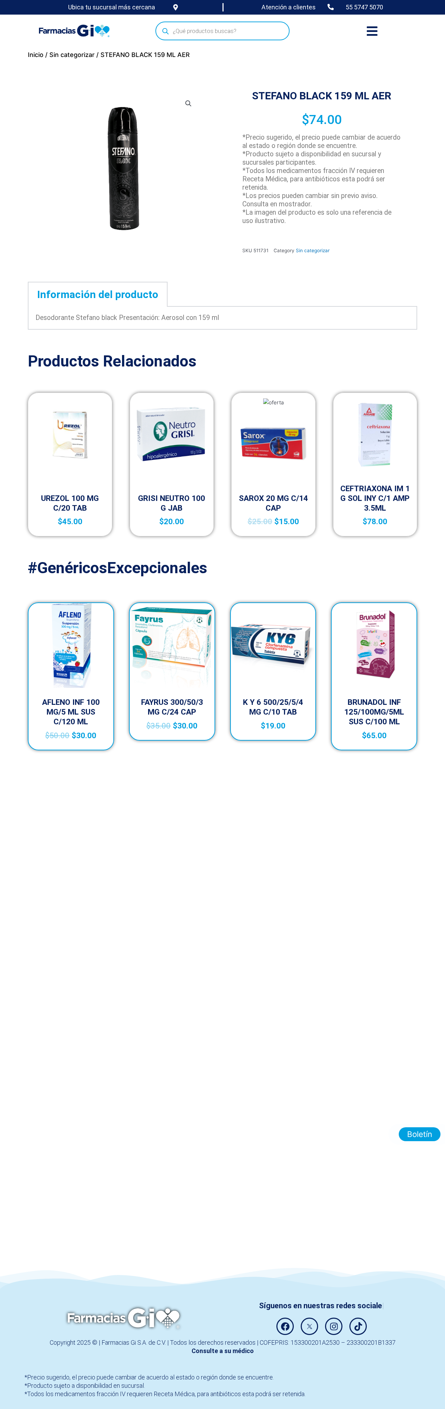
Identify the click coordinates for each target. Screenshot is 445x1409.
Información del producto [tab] (97, 294)
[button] (188, 103)
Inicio (35, 54)
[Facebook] (285, 1326)
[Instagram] (333, 1326)
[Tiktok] (358, 1326)
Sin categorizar (72, 54)
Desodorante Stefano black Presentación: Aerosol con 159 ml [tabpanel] (127, 318)
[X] (309, 1326)
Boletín (419, 1134)
